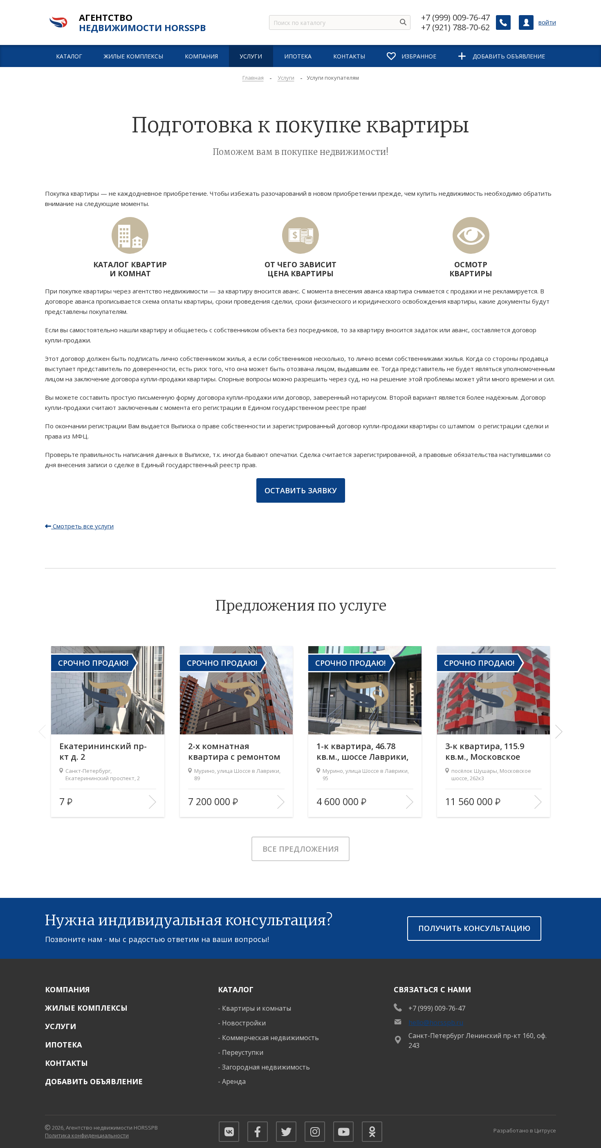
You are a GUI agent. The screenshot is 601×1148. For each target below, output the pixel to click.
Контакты (66, 1063)
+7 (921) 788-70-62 (455, 27)
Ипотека (63, 1045)
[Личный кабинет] (526, 22)
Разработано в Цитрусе (524, 1130)
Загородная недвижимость (266, 1067)
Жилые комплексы (86, 1008)
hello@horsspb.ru (435, 1022)
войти (547, 22)
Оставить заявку (301, 490)
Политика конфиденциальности (87, 1135)
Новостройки (244, 1022)
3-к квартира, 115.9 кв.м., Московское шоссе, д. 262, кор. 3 (485, 751)
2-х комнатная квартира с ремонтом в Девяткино (234, 751)
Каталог (235, 989)
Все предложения (300, 849)
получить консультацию (474, 928)
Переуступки (242, 1052)
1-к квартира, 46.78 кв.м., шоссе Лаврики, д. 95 (362, 751)
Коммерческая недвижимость (270, 1037)
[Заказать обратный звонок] (503, 22)
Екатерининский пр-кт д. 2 (103, 751)
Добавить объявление (94, 1081)
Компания (67, 989)
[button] (559, 731)
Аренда (234, 1081)
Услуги (60, 1026)
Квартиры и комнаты (256, 1008)
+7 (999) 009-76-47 (455, 17)
